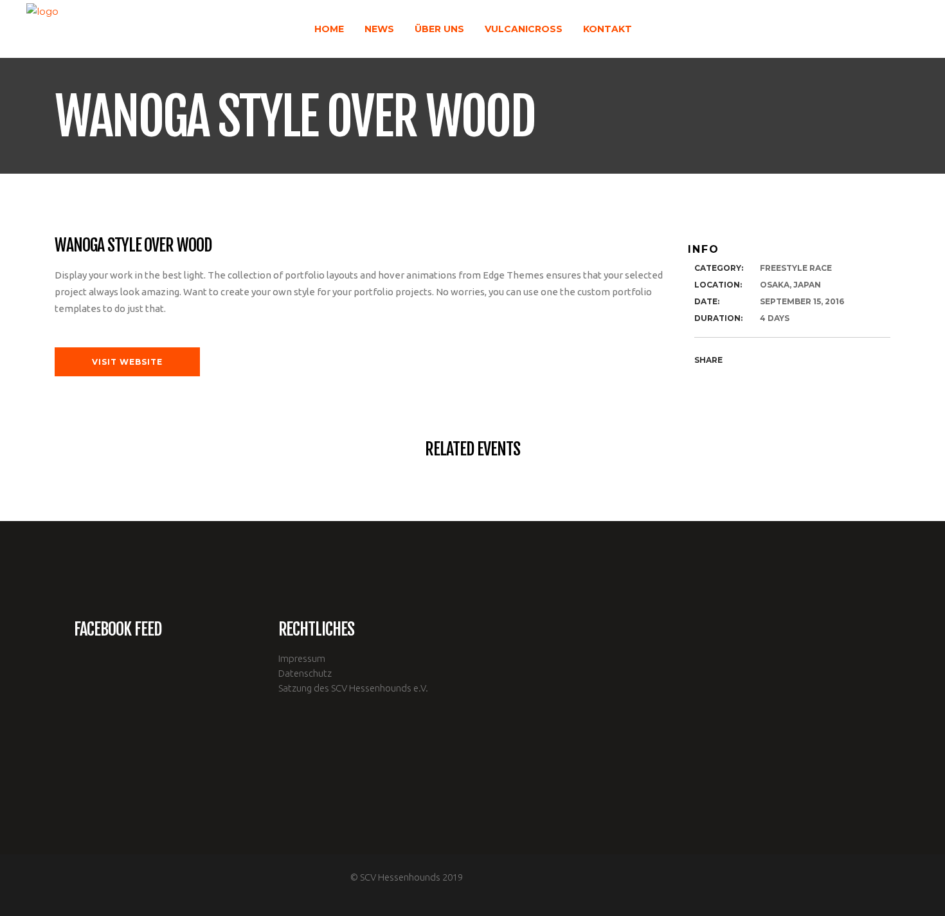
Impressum (301, 658)
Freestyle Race (796, 268)
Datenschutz (305, 673)
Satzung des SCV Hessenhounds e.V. (353, 687)
